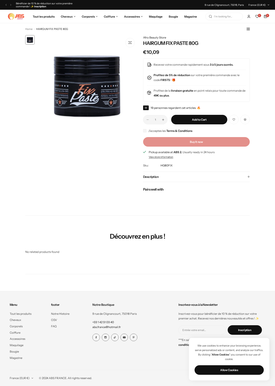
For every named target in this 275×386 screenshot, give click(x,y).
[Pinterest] (133, 337)
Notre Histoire (60, 313)
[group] (87, 85)
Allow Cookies (229, 370)
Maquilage (16, 345)
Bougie (14, 351)
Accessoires (17, 339)
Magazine (16, 358)
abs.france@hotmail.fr (106, 327)
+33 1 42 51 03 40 (103, 322)
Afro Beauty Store (154, 37)
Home (29, 29)
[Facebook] (96, 337)
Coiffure (15, 332)
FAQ (54, 326)
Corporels (16, 326)
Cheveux (15, 320)
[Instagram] (105, 337)
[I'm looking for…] (210, 16)
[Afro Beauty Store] (16, 16)
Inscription (244, 330)
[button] (6, 4)
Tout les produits (20, 313)
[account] (249, 16)
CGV (54, 320)
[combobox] (224, 16)
